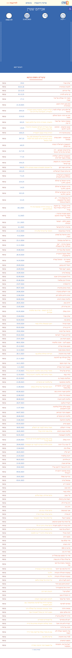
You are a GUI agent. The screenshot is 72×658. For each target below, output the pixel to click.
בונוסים (29, 3)
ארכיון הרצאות (40, 3)
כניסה (4, 83)
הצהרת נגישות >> (36, 649)
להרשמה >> (12, 3)
